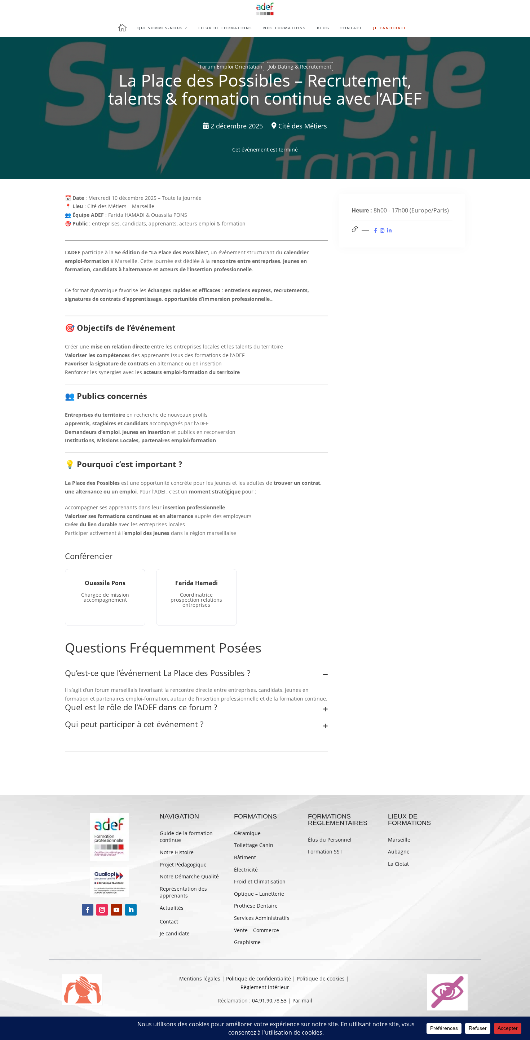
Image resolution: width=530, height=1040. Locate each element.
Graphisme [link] (247, 942)
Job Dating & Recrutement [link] (300, 66)
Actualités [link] (172, 907)
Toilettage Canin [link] (253, 845)
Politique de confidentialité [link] (258, 978)
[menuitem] (125, 27)
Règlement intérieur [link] (264, 987)
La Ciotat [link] (398, 863)
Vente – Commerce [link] (256, 930)
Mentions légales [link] (199, 978)
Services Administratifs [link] (262, 917)
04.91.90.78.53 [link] (269, 1000)
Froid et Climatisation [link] (260, 881)
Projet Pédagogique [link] (183, 864)
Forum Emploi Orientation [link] (231, 66)
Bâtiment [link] (245, 857)
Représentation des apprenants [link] (183, 892)
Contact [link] (169, 921)
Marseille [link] (399, 839)
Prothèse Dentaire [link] (256, 905)
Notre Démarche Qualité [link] (189, 876)
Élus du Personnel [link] (330, 839)
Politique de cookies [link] (321, 978)
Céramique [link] (247, 833)
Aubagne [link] (399, 851)
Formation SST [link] (325, 851)
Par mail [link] (302, 1000)
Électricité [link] (246, 869)
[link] (265, 9)
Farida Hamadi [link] (196, 583)
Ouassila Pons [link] (105, 583)
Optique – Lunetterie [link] (259, 893)
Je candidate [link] (175, 933)
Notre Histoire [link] (177, 852)
